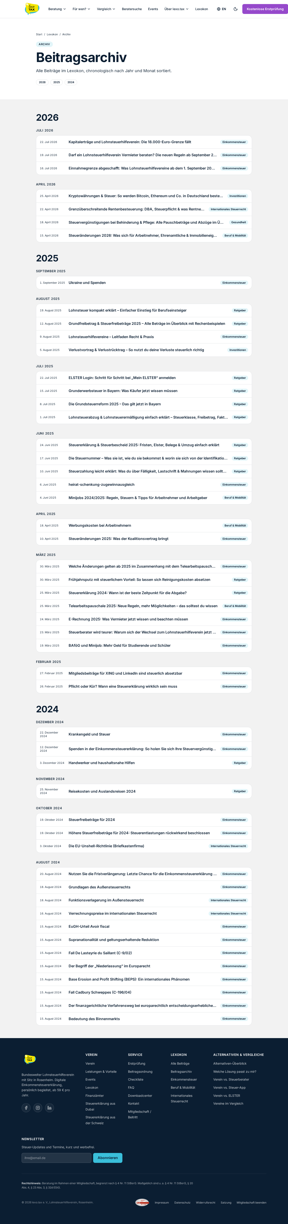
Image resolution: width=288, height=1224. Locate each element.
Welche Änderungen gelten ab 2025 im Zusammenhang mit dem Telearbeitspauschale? (143, 566)
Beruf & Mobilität (235, 235)
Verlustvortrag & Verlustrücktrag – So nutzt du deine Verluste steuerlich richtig (136, 350)
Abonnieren (108, 1157)
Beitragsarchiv (181, 1071)
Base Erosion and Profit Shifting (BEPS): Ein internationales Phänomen (129, 979)
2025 (56, 82)
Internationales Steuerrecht (228, 209)
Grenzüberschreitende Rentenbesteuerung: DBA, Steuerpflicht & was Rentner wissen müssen (137, 209)
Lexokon (201, 9)
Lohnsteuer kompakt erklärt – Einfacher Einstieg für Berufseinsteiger (128, 310)
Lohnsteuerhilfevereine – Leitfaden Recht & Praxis (111, 336)
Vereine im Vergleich (228, 1103)
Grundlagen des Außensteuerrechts (99, 887)
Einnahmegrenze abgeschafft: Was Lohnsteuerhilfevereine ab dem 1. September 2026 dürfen (143, 168)
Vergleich (104, 9)
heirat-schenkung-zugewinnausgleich (102, 484)
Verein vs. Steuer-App (229, 1087)
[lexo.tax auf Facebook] (26, 1107)
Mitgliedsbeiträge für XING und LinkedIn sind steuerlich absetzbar (125, 673)
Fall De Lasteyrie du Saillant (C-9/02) (100, 953)
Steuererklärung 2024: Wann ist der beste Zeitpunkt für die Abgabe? (128, 593)
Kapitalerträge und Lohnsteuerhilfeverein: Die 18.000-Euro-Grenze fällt (130, 142)
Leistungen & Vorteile (101, 1071)
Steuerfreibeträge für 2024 (92, 819)
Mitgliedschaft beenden (251, 1202)
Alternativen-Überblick (230, 1063)
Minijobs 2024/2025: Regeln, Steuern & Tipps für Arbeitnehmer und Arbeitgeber (138, 497)
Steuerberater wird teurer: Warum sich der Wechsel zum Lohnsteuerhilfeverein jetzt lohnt (143, 632)
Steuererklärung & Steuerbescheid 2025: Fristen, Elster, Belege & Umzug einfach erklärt (144, 445)
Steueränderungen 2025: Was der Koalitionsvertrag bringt (119, 538)
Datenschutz (182, 1202)
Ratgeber (240, 310)
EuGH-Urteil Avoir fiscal (89, 926)
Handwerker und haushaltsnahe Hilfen (102, 762)
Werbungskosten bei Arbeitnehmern (100, 525)
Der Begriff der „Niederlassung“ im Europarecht (109, 966)
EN (224, 9)
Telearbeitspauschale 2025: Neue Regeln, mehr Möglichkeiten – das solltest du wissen (143, 606)
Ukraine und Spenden (87, 282)
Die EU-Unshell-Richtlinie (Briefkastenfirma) (106, 846)
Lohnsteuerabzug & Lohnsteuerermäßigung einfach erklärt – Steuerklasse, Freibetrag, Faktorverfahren (148, 417)
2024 (71, 82)
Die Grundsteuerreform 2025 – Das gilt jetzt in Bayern (115, 404)
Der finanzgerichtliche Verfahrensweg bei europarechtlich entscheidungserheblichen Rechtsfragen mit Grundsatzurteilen (143, 1005)
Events (153, 9)
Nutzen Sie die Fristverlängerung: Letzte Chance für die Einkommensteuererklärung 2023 (143, 874)
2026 (42, 82)
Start (39, 34)
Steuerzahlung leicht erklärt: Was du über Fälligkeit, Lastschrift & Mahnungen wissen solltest (148, 471)
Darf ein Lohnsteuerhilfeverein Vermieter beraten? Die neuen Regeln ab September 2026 (143, 155)
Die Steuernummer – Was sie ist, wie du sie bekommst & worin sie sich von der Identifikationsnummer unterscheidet (148, 458)
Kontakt (133, 1103)
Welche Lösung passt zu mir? (234, 1071)
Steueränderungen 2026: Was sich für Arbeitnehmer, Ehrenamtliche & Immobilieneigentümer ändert (144, 235)
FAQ (131, 1087)
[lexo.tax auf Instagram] (37, 1107)
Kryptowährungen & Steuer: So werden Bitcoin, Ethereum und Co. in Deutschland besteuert (146, 196)
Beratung (55, 9)
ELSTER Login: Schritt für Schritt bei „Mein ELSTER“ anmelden (122, 377)
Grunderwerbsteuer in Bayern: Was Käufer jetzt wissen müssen (123, 390)
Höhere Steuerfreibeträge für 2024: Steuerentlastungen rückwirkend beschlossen (139, 833)
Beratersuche (132, 9)
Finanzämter (95, 1095)
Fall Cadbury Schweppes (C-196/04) (100, 992)
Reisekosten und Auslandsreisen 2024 (102, 791)
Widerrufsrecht (205, 1202)
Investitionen (238, 196)
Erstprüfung (136, 1063)
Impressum (162, 1202)
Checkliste (135, 1079)
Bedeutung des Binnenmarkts (94, 1019)
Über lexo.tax (174, 9)
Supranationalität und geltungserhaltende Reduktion (114, 939)
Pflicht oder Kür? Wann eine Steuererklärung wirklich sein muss (123, 686)
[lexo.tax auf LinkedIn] (49, 1107)
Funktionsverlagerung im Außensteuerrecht (106, 900)
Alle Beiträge (180, 1063)
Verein (90, 1063)
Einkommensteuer (234, 142)
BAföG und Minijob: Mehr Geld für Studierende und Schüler (120, 645)
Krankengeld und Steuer (89, 734)
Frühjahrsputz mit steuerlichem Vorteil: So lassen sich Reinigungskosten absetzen (139, 579)
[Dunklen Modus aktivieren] (236, 9)
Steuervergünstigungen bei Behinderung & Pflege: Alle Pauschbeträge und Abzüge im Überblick (147, 222)
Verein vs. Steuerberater (231, 1079)
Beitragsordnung (140, 1071)
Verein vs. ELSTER (226, 1095)
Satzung (226, 1202)
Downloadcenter (140, 1095)
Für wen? (79, 9)
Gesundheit (238, 222)
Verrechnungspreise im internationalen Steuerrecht (113, 913)
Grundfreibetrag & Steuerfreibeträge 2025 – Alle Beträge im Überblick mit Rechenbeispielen (147, 323)
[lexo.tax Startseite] (32, 9)
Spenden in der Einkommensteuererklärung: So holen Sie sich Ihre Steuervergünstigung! (143, 749)
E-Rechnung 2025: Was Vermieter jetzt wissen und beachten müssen (128, 619)
